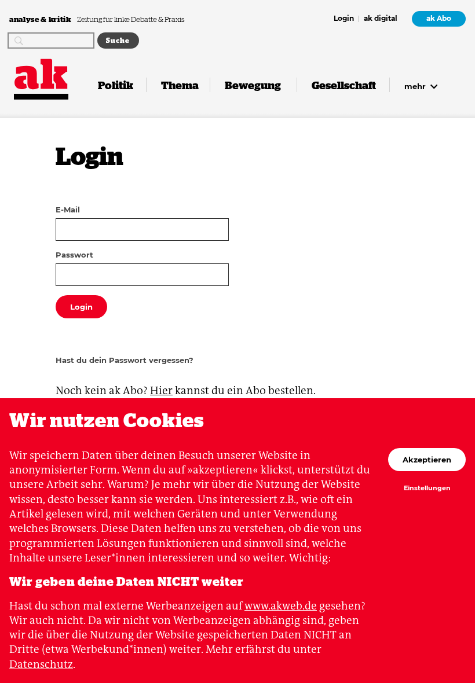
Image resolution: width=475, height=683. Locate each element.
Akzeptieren (427, 459)
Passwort (74, 254)
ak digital (380, 19)
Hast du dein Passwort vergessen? (124, 360)
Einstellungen (427, 488)
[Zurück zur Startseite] (41, 74)
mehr (416, 86)
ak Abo (438, 18)
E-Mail (68, 209)
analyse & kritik (40, 18)
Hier (161, 390)
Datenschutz (41, 664)
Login (344, 19)
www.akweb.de (280, 605)
